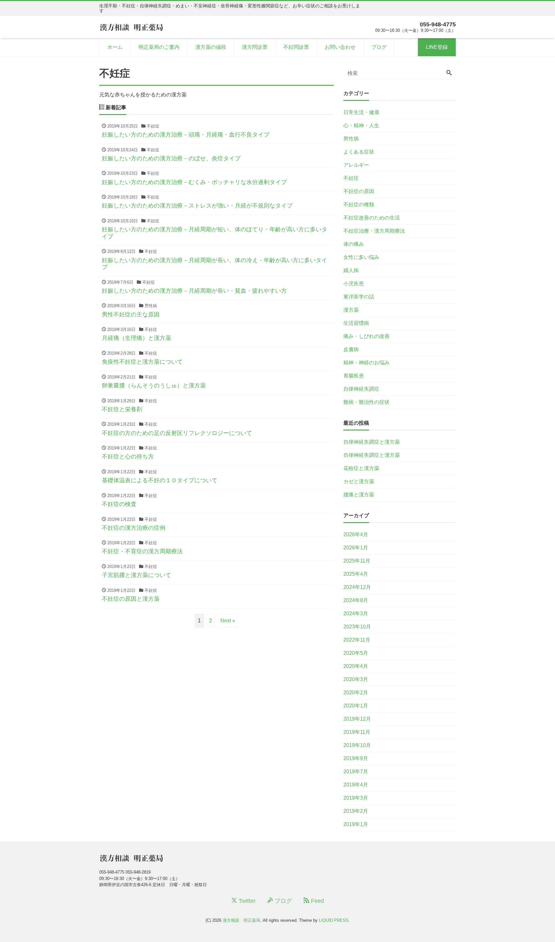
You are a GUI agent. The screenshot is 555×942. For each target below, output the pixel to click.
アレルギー (356, 165)
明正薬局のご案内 (159, 47)
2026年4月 (355, 534)
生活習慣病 (356, 323)
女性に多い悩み (361, 257)
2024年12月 (357, 587)
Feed (316, 901)
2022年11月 (356, 640)
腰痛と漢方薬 (358, 494)
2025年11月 (356, 561)
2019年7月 (355, 771)
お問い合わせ (340, 47)
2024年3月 (355, 613)
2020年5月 (355, 653)
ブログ (379, 47)
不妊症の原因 (358, 191)
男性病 (351, 138)
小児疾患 (353, 283)
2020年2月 (355, 692)
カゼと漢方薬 (358, 481)
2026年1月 (355, 547)
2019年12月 (357, 719)
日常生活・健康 (361, 112)
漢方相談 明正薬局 (241, 920)
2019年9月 (355, 758)
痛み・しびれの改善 (366, 336)
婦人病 (351, 270)
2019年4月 (355, 784)
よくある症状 (358, 152)
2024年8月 (355, 600)
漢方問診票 (255, 47)
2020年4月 (355, 666)
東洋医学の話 (358, 296)
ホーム (115, 47)
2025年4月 (355, 574)
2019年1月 (355, 824)
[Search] (449, 73)
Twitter (246, 901)
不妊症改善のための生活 (371, 217)
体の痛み (353, 244)
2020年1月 (355, 705)
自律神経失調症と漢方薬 (371, 442)
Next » (227, 620)
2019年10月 (357, 745)
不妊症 (351, 178)
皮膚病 (351, 349)
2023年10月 (357, 626)
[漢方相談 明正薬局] (131, 26)
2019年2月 (355, 811)
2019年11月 (356, 732)
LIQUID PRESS (333, 920)
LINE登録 (437, 47)
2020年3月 (355, 679)
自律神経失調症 (361, 389)
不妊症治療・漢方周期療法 (374, 231)
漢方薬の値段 (210, 47)
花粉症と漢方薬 (361, 468)
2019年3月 (355, 798)
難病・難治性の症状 (366, 402)
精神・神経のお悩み (366, 362)
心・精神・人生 (361, 125)
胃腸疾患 (353, 375)
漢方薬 (351, 310)
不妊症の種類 (358, 204)
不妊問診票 (296, 47)
